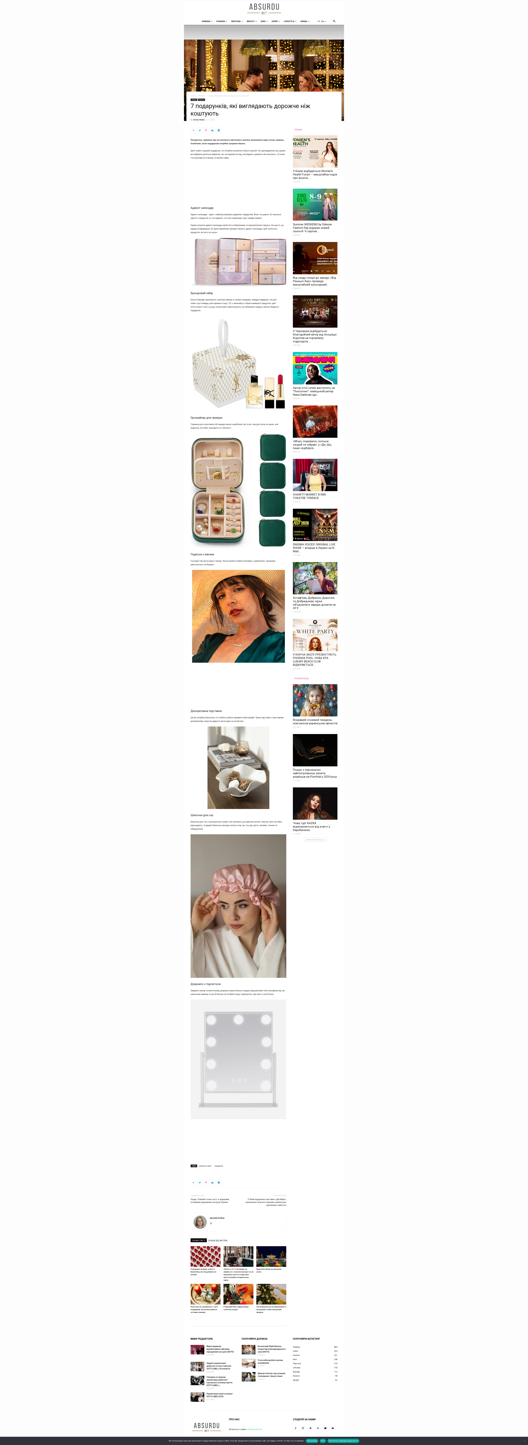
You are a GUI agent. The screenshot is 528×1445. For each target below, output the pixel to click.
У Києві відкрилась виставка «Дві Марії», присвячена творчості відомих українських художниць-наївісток (266, 1202)
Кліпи (275, 21)
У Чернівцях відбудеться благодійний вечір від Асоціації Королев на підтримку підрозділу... (315, 336)
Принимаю (312, 1441)
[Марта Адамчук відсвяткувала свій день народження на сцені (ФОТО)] (197, 1349)
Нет (323, 1441)
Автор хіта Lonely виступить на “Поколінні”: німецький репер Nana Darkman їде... (314, 391)
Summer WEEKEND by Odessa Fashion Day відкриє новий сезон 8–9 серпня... (312, 228)
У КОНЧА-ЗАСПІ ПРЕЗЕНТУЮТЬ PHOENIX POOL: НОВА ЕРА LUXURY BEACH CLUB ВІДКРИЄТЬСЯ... (314, 660)
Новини (206, 21)
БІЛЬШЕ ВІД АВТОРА (217, 1240)
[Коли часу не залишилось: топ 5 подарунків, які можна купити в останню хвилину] (206, 1294)
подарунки (218, 1166)
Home (193, 96)
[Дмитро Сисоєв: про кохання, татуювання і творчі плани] (248, 1376)
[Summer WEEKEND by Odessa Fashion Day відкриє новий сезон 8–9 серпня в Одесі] (315, 205)
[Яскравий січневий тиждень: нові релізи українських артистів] (315, 700)
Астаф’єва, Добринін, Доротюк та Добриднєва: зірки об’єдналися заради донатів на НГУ (314, 603)
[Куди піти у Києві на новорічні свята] (271, 1256)
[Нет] (524, 1441)
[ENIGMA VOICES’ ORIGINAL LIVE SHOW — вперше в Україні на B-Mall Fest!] (315, 525)
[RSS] (318, 1428)
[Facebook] (212, 1223)
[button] (334, 21)
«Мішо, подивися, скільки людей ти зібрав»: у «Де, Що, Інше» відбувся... (312, 445)
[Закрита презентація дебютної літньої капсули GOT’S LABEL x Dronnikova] (197, 1366)
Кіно (263, 21)
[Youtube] (333, 1428)
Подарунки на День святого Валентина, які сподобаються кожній (203, 1272)
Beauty (251, 21)
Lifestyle (289, 21)
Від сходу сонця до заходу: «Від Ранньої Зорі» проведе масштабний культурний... (314, 281)
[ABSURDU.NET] (264, 9)
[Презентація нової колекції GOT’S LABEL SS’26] (197, 1397)
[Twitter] (325, 1428)
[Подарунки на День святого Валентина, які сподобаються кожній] (206, 1256)
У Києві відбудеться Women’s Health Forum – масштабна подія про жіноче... (315, 174)
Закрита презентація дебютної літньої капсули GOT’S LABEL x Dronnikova (219, 1366)
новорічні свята (205, 1166)
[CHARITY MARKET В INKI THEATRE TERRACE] (315, 475)
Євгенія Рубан (199, 120)
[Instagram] (303, 1428)
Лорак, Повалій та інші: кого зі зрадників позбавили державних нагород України (210, 1200)
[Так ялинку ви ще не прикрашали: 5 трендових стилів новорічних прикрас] (271, 1294)
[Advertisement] (238, 182)
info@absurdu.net (254, 1429)
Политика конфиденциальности (343, 1441)
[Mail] (310, 1428)
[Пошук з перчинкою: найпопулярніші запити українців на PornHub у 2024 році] (315, 750)
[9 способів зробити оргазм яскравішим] (248, 1363)
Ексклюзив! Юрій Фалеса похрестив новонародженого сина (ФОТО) (272, 1349)
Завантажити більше (314, 840)
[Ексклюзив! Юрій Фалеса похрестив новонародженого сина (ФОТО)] (248, 1349)
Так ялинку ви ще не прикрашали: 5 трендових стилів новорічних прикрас (271, 1309)
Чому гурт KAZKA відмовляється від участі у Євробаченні (311, 826)
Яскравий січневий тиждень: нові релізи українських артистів (315, 721)
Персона (236, 21)
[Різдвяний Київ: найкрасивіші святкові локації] (238, 1294)
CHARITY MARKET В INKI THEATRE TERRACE (309, 496)
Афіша (303, 21)
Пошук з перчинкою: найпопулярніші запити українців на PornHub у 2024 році (315, 773)
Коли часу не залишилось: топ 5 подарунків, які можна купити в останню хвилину (204, 1309)
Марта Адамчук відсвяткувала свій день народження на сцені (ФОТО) (220, 1349)
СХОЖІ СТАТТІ (198, 1240)
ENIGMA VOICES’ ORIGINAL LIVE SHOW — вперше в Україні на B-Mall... (314, 548)
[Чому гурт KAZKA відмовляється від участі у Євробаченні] (315, 803)
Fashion (220, 21)
